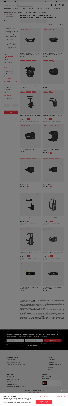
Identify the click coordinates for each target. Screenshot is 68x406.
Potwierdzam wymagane (44, 396)
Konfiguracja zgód (60, 396)
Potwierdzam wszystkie (44, 402)
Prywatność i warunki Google (25, 402)
